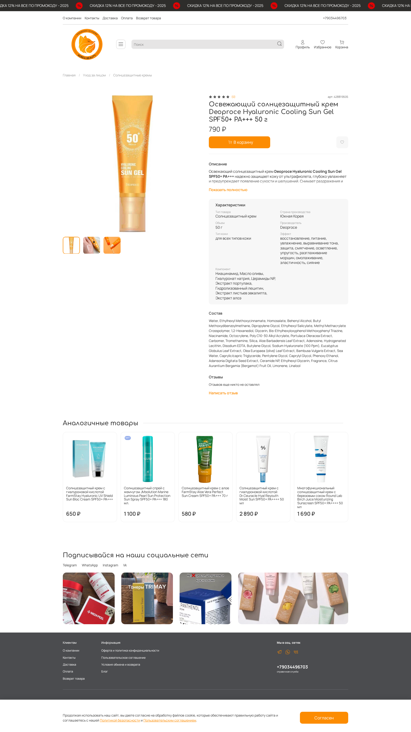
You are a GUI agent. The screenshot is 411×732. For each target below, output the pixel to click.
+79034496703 (335, 18)
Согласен (324, 718)
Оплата (127, 18)
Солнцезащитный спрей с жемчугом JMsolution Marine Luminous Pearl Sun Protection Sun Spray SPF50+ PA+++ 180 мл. (147, 495)
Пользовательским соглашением (169, 720)
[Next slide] (196, 164)
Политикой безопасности (120, 720)
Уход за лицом (94, 75)
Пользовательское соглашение (123, 658)
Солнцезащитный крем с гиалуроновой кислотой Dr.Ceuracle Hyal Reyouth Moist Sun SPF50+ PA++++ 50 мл (262, 495)
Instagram (110, 565)
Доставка (110, 18)
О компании (72, 18)
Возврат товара (148, 18)
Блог (104, 671)
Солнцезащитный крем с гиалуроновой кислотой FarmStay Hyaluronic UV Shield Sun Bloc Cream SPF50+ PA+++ (89, 493)
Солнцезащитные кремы (132, 75)
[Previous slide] (69, 164)
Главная (69, 75)
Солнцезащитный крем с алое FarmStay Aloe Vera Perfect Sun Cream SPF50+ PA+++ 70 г (205, 492)
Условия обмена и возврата (120, 665)
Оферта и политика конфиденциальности (130, 650)
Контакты (92, 18)
